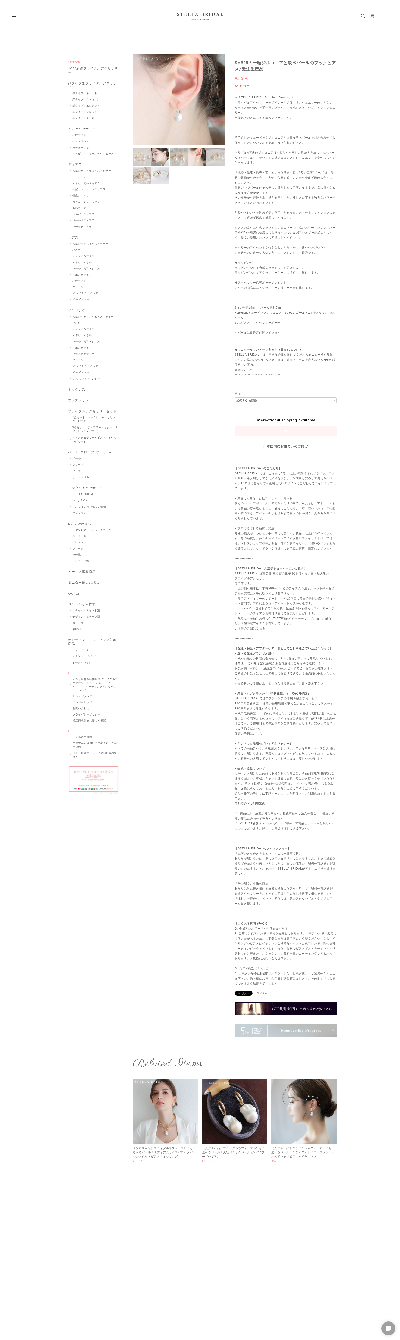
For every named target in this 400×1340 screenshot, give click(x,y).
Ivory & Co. (80, 500)
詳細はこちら (244, 369)
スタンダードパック (84, 656)
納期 (238, 393)
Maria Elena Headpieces (89, 506)
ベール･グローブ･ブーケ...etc (91, 452)
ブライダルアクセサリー (251, 578)
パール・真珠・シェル (86, 268)
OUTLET (75, 594)
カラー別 (78, 622)
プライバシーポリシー (86, 714)
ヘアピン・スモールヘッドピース (93, 153)
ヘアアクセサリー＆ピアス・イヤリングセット (94, 439)
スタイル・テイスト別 (86, 610)
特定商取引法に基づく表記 (89, 720)
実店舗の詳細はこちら (250, 628)
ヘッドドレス (80, 141)
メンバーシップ (82, 702)
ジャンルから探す (82, 604)
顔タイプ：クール (83, 118)
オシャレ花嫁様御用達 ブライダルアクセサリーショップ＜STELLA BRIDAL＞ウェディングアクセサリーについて (95, 685)
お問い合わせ (81, 708)
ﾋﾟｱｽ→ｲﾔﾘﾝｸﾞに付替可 (87, 378)
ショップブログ (82, 696)
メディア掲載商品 (82, 572)
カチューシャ (80, 147)
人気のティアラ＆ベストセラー (91, 170)
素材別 (76, 629)
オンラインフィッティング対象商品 (92, 642)
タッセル (78, 287)
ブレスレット (78, 400)
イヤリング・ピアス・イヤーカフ (93, 529)
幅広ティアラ (80, 195)
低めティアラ (80, 208)
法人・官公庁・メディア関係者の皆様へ (95, 754)
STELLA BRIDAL (83, 494)
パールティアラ (82, 226)
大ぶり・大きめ (82, 262)
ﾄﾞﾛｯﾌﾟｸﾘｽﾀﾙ (81, 299)
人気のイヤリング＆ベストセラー (93, 316)
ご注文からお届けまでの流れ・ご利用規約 (95, 744)
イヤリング (76, 310)
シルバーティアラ (83, 214)
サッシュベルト (82, 477)
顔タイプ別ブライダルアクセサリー (92, 85)
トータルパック (82, 662)
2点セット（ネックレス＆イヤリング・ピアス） (94, 419)
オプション (79, 512)
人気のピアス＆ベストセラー (90, 243)
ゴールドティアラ (83, 220)
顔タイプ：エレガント (86, 105)
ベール (76, 458)
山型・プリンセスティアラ (89, 189)
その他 (76, 554)
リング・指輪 (80, 560)
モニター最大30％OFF (86, 583)
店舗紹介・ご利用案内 (250, 803)
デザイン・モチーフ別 (86, 616)
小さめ (76, 250)
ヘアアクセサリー (82, 129)
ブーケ (76, 471)
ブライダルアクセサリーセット (92, 411)
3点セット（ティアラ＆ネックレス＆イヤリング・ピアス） (95, 429)
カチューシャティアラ (86, 201)
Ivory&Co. (79, 177)
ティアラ (75, 165)
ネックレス (76, 389)
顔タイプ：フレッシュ (86, 112)
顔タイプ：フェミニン (86, 99)
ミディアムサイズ (83, 256)
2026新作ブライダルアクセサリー (93, 70)
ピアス (73, 238)
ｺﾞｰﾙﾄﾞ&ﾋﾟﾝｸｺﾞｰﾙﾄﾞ (85, 293)
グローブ (78, 464)
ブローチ (78, 548)
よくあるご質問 (82, 737)
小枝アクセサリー (83, 135)
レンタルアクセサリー (85, 488)
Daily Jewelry (79, 524)
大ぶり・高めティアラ (86, 183)
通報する (262, 993)
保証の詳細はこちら (248, 733)
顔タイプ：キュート (84, 93)
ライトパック (80, 650)
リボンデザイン (82, 274)
